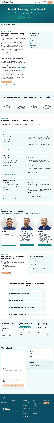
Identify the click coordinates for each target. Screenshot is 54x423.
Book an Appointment (6, 81)
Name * (4, 353)
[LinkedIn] (6, 409)
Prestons (21, 334)
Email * (4, 363)
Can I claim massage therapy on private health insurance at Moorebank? (27, 307)
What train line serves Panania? (27, 289)
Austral (34, 416)
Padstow (36, 269)
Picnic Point (44, 269)
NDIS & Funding (34, 2)
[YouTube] (8, 409)
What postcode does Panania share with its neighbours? (27, 293)
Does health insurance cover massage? (27, 300)
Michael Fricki (23, 231)
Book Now (49, 2)
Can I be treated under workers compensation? (27, 314)
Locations (28, 2)
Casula (27, 329)
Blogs (39, 2)
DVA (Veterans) (25, 414)
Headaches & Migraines (9, 180)
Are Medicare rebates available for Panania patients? (27, 310)
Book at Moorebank (6, 272)
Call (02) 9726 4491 (32, 17)
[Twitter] (3, 409)
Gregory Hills (35, 411)
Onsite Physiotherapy (26, 408)
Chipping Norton (23, 332)
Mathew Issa (5, 231)
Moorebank (35, 408)
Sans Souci (35, 413)
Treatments (22, 2)
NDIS (23, 410)
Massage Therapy (25, 402)
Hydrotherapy (24, 405)
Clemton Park (35, 410)
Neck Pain (5, 131)
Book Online (20, 17)
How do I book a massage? (27, 296)
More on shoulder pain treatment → (9, 174)
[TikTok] (10, 409)
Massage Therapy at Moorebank (9, 84)
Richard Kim (40, 231)
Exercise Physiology (5, 328)
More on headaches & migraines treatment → (11, 198)
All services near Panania (7, 335)
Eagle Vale (30, 332)
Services (16, 2)
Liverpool (22, 329)
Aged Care (24, 413)
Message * (5, 368)
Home (2, 24)
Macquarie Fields (36, 406)
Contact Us (45, 398)
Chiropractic (12, 325)
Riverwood (46, 334)
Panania (5, 24)
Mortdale (40, 334)
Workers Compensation (26, 411)
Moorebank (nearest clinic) (25, 327)
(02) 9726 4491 (44, 2)
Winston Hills (35, 414)
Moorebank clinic (22, 67)
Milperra (39, 269)
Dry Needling (24, 406)
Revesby (33, 269)
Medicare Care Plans (26, 416)
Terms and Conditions (32, 420)
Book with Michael (27, 245)
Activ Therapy (11, 2)
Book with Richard (44, 245)
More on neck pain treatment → (9, 149)
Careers (13, 403)
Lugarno (47, 269)
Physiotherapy (4, 325)
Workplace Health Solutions (7, 330)
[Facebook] (2, 409)
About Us (13, 398)
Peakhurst (45, 332)
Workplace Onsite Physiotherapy (8, 333)
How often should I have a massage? (27, 303)
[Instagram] (5, 409)
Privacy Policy (39, 420)
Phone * (4, 358)
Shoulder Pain (6, 155)
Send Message (13, 385)
